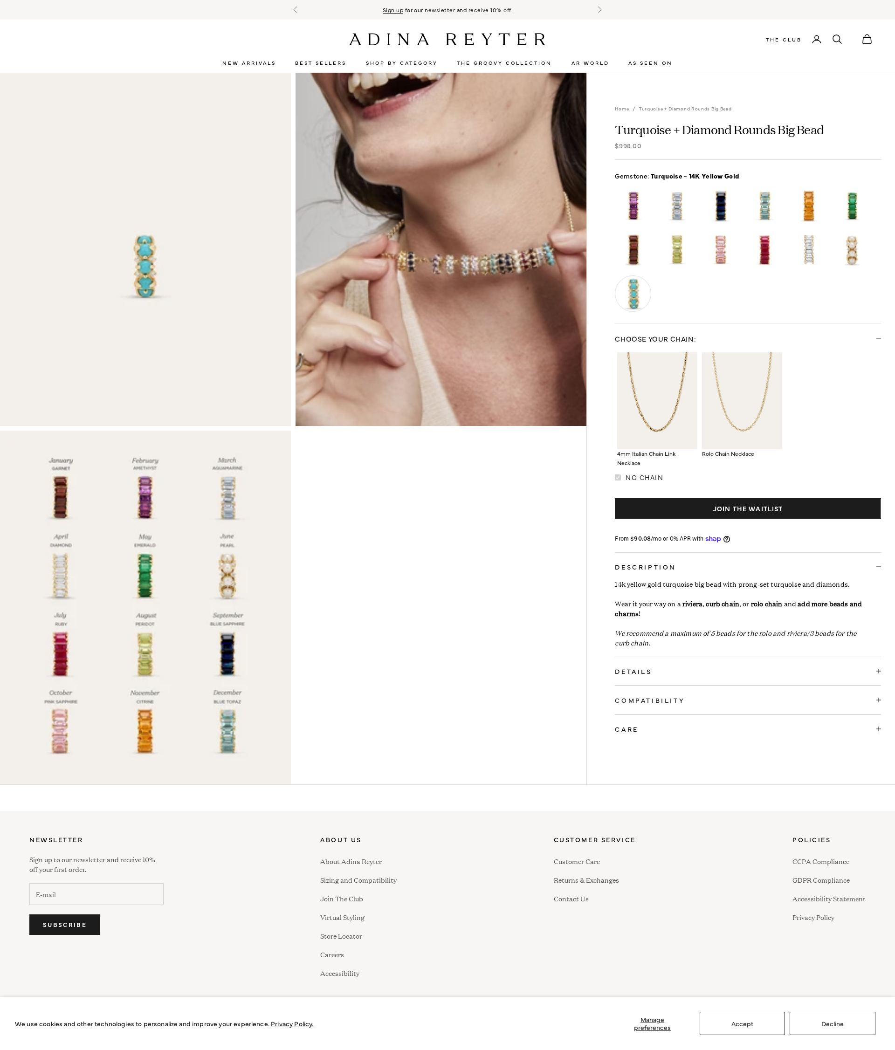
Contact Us (571, 898)
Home (622, 108)
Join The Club (341, 898)
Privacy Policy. (292, 1023)
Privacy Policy (813, 917)
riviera (692, 603)
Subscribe (65, 924)
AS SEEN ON (650, 62)
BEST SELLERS (320, 62)
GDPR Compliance (821, 880)
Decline (832, 1023)
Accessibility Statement (829, 898)
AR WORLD (590, 62)
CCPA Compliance (820, 861)
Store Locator (341, 935)
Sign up (393, 10)
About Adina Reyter (351, 861)
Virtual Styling (342, 917)
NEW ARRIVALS (249, 62)
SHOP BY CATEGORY (402, 62)
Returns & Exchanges (586, 880)
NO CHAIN (644, 477)
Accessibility (339, 972)
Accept (742, 1023)
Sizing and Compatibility (358, 880)
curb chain (722, 603)
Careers (332, 954)
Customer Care (577, 861)
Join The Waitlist (748, 508)
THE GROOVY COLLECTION (504, 62)
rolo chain (767, 603)
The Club (784, 39)
